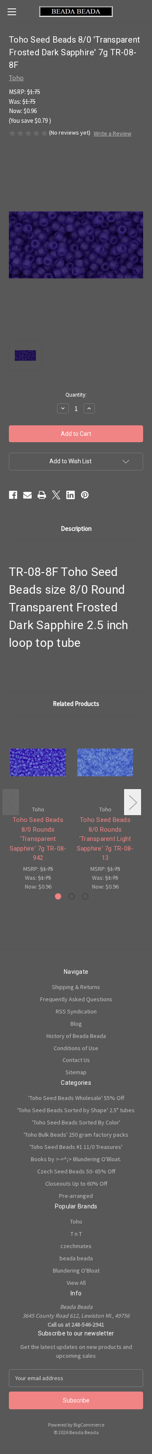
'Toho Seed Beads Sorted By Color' (76, 1122)
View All (76, 1282)
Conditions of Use (76, 1048)
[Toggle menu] (11, 11)
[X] (56, 495)
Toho (76, 1221)
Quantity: (76, 395)
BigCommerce (88, 1425)
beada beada (76, 1258)
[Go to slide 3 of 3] (85, 896)
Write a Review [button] (112, 133)
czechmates (76, 1246)
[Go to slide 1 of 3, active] (58, 896)
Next (132, 802)
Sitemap (76, 1072)
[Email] (27, 495)
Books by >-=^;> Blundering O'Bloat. (76, 1159)
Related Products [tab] (76, 704)
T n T (76, 1234)
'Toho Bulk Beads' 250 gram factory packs (76, 1134)
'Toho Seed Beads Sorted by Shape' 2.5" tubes (76, 1110)
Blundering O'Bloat (76, 1270)
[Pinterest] (85, 495)
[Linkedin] (70, 495)
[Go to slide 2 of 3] (71, 896)
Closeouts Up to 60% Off (76, 1183)
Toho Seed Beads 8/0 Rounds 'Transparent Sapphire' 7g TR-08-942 (38, 839)
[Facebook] (13, 495)
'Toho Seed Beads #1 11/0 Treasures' (76, 1147)
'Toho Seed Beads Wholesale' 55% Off (76, 1098)
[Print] (42, 495)
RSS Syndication (76, 1011)
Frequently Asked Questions (76, 999)
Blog (76, 1023)
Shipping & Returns (76, 987)
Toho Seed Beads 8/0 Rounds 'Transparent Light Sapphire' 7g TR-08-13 (105, 839)
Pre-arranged (76, 1196)
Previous (11, 802)
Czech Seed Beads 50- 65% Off (76, 1171)
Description (76, 528)
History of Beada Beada (76, 1036)
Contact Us (76, 1060)
